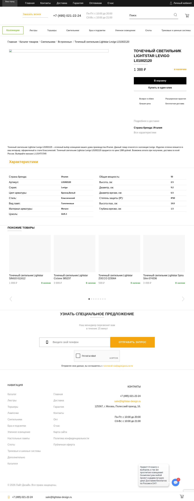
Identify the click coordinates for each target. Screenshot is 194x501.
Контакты (45, 3)
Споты (148, 30)
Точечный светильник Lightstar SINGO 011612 (26, 277)
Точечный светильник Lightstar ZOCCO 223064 (115, 277)
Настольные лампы (19, 438)
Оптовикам (95, 3)
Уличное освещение (125, 30)
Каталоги (13, 463)
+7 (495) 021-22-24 (67, 15)
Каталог (12, 394)
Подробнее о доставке (146, 121)
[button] (180, 3)
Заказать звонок (32, 14)
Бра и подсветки (97, 30)
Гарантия (78, 3)
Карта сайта (60, 432)
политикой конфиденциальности (118, 366)
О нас (110, 3)
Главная (30, 3)
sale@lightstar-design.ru (127, 401)
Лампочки (13, 413)
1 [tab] (89, 299)
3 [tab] (93, 299)
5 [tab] (98, 299)
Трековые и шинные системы (176, 30)
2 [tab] (91, 299)
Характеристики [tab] (23, 162)
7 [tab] (102, 299)
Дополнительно (16, 457)
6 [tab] (100, 299)
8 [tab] (105, 299)
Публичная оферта (64, 444)
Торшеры (52, 30)
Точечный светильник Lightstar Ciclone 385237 (71, 277)
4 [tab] (96, 299)
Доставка (62, 3)
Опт (56, 419)
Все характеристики (145, 132)
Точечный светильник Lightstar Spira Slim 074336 (163, 277)
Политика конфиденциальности (71, 438)
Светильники (72, 30)
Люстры (33, 30)
